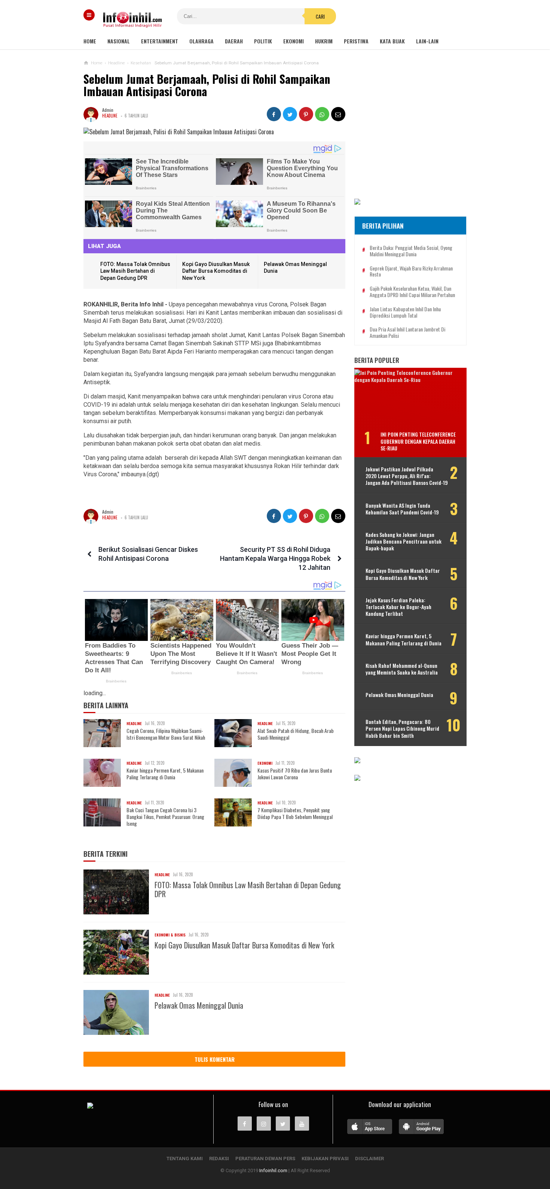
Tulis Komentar (215, 1059)
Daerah (234, 41)
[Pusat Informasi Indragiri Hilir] (90, 1106)
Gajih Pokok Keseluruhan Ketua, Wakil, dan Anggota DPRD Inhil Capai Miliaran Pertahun (412, 291)
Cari (320, 16)
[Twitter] (283, 1123)
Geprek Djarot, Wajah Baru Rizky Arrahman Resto (411, 271)
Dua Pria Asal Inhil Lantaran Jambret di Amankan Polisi (407, 332)
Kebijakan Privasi (325, 1158)
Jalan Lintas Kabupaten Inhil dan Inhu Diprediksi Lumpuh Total (405, 312)
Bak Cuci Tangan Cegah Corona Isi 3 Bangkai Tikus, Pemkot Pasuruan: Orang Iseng (165, 817)
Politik (263, 41)
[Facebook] (245, 1123)
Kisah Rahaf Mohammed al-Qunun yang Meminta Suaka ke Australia (402, 669)
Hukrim (324, 41)
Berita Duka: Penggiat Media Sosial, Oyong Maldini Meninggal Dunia (411, 251)
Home (89, 41)
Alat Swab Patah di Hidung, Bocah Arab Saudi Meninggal (295, 734)
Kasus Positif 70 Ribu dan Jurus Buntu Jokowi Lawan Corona (294, 773)
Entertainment (159, 41)
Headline (109, 116)
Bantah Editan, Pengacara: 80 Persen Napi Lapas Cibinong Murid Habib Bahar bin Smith (402, 728)
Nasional (118, 41)
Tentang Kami (184, 1158)
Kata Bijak (392, 41)
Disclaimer (369, 1158)
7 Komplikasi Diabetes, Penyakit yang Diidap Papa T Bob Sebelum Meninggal (295, 813)
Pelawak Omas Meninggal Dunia (199, 1005)
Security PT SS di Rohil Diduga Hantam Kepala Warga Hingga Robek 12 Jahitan (275, 558)
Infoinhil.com (273, 1170)
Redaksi (219, 1158)
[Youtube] (302, 1123)
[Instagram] (264, 1123)
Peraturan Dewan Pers (265, 1158)
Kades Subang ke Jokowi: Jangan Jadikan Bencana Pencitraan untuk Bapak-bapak (403, 541)
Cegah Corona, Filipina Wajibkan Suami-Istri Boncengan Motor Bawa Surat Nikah (165, 734)
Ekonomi (293, 41)
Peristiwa (356, 41)
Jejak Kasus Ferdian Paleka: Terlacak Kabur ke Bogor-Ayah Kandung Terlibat (398, 607)
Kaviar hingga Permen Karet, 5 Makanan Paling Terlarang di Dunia (165, 773)
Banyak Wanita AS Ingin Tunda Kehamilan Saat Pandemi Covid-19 (402, 509)
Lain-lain (427, 41)
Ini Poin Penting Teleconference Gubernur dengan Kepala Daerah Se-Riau (418, 441)
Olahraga (201, 41)
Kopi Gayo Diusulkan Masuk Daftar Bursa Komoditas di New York (216, 271)
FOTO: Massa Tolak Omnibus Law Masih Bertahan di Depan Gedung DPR (135, 271)
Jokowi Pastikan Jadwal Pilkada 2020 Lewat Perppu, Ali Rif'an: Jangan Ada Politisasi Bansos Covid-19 (407, 476)
